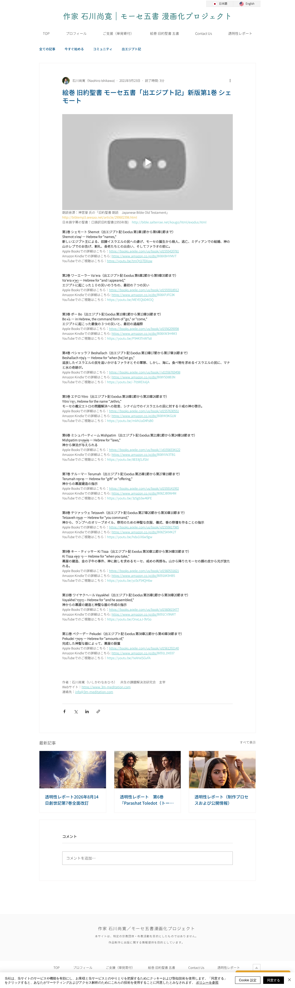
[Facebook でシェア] (64, 711)
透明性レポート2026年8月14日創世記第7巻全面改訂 (71, 800)
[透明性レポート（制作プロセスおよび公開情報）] (222, 769)
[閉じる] (289, 980)
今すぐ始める (74, 49)
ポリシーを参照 (207, 982)
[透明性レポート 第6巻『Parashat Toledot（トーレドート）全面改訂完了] (147, 769)
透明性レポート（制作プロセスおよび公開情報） (221, 800)
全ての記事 (47, 49)
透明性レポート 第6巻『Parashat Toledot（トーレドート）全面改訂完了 (147, 800)
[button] (164, 33)
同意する (273, 980)
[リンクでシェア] (98, 711)
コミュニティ (102, 49)
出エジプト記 (131, 49)
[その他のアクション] (230, 80)
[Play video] (147, 162)
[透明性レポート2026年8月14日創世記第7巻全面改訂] (72, 769)
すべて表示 (248, 742)
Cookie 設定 (248, 980)
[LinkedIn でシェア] (87, 711)
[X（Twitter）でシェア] (76, 711)
